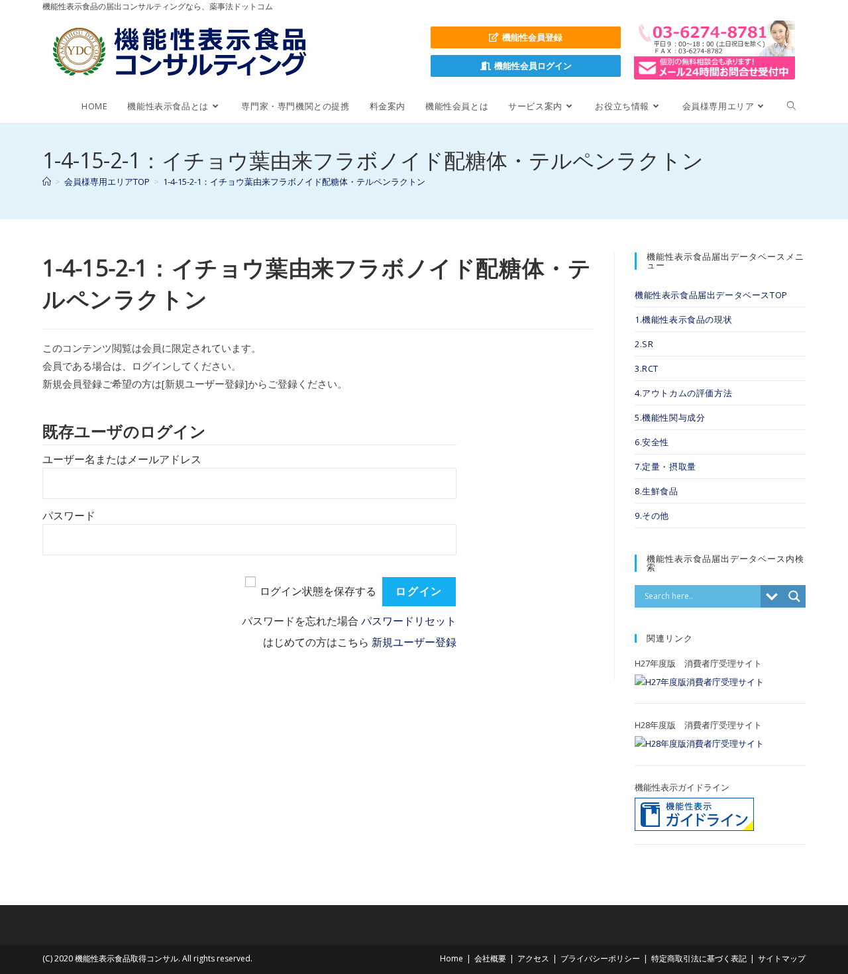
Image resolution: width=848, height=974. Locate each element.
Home (451, 958)
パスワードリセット (408, 621)
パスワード (68, 515)
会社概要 (490, 958)
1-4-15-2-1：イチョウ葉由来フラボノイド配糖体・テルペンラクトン (294, 182)
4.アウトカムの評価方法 (683, 393)
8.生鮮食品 (656, 491)
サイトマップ (782, 958)
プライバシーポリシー (600, 958)
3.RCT (647, 368)
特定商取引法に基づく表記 (699, 958)
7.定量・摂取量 (665, 466)
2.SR (644, 344)
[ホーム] (46, 182)
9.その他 (652, 515)
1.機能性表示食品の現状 (683, 319)
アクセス (533, 958)
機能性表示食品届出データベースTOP (711, 295)
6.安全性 (652, 442)
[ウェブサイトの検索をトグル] (791, 106)
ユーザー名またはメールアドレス (121, 459)
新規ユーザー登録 (414, 642)
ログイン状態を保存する (318, 591)
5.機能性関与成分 (670, 417)
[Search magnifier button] (794, 596)
